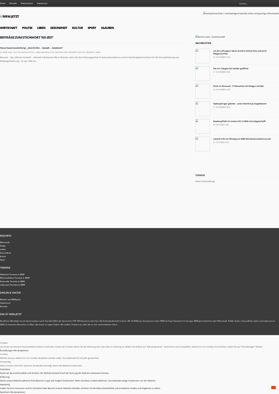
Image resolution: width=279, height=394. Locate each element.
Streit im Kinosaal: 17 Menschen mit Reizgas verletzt (238, 86)
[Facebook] (276, 3)
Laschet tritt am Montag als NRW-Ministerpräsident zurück (242, 138)
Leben (41, 28)
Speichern (5, 392)
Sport (92, 28)
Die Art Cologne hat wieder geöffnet (230, 68)
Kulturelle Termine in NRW (12, 281)
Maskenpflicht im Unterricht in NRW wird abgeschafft (239, 121)
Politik (27, 28)
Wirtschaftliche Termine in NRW (15, 277)
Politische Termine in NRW (12, 274)
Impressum (42, 3)
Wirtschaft (8, 28)
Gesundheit (58, 28)
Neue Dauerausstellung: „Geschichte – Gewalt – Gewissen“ (31, 47)
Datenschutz (27, 3)
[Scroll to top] (273, 387)
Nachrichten (61, 52)
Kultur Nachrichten (24, 52)
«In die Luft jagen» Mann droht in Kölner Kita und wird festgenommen (239, 52)
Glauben (107, 28)
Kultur (77, 28)
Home (2, 3)
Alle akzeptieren (21, 350)
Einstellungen (6, 350)
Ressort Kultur (77, 52)
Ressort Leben (93, 52)
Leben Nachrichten (44, 52)
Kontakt (13, 3)
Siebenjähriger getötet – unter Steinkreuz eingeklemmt (240, 103)
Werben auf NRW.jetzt (10, 299)
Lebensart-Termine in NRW (12, 284)
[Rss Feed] (271, 3)
